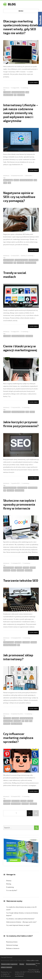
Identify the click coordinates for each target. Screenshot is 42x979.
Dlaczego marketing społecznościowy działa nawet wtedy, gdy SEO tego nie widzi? (21, 27)
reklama (32, 412)
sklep (26, 721)
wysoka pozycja (19, 490)
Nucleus (38, 963)
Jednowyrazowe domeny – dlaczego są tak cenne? (21, 922)
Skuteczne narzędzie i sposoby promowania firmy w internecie (19, 505)
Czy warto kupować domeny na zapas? (18, 925)
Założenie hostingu (12, 945)
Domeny (23, 255)
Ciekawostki (28, 175)
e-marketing (7, 92)
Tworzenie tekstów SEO (20, 581)
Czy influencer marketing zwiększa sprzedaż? (18, 738)
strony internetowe (30, 262)
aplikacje (16, 180)
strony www (10, 490)
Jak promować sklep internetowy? (18, 657)
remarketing (20, 570)
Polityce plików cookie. (33, 960)
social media (20, 95)
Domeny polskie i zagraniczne (9, 964)
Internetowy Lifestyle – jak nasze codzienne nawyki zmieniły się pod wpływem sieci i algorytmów (20, 113)
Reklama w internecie (12, 948)
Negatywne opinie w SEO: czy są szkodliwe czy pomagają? (19, 197)
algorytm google (8, 180)
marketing (26, 567)
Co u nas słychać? (11, 890)
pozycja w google (22, 487)
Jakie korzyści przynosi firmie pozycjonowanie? (21, 424)
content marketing (9, 260)
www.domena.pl (19, 976)
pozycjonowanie (8, 262)
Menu (21, 11)
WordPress (37, 971)
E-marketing (24, 88)
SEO (15, 95)
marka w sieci (15, 801)
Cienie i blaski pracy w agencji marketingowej (20, 348)
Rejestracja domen (11, 942)
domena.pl (6, 88)
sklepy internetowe (16, 723)
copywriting (18, 642)
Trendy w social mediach (14, 275)
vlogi (9, 183)
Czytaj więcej (33, 82)
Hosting (8, 884)
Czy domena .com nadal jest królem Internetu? (20, 919)
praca (27, 412)
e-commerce (7, 718)
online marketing (33, 260)
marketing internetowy (18, 92)
